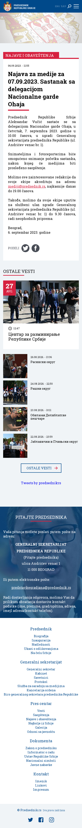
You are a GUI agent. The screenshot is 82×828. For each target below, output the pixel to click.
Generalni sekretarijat (41, 662)
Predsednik (41, 629)
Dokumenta (41, 741)
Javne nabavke (41, 765)
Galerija (41, 727)
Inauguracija (41, 640)
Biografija (41, 636)
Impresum (41, 790)
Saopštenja (41, 715)
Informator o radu (41, 752)
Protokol (41, 682)
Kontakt (41, 774)
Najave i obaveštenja (41, 719)
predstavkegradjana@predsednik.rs (41, 587)
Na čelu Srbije (41, 653)
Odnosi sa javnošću (41, 732)
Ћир (63, 6)
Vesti (41, 711)
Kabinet (41, 673)
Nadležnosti (41, 644)
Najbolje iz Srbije (41, 723)
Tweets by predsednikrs (41, 483)
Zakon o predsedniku (41, 748)
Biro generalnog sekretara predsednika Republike (41, 694)
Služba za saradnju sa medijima (41, 686)
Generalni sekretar (41, 669)
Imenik (41, 781)
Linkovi (41, 785)
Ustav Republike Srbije (41, 756)
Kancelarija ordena (41, 690)
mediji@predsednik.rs (26, 186)
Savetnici (41, 678)
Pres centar (41, 703)
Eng (57, 6)
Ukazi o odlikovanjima (41, 649)
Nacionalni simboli (41, 761)
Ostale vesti (39, 468)
